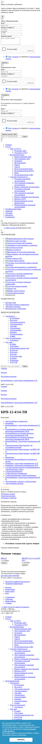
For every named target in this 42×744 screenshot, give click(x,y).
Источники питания (15, 247)
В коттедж (14, 350)
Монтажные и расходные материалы (21, 252)
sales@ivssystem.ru (22, 607)
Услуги (8, 147)
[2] (3, 487)
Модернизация (20, 163)
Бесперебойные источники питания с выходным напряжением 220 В (19, 430)
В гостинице (15, 318)
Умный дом (11, 288)
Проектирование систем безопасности (23, 202)
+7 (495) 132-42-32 (10, 228)
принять (21, 740)
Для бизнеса (10, 316)
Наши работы (10, 601)
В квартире (14, 360)
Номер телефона (8, 27)
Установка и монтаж (8, 498)
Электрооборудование (15, 293)
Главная (8, 145)
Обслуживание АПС (22, 159)
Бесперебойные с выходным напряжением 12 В (19, 402)
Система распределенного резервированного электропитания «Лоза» (22, 468)
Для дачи (13, 354)
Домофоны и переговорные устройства (22, 245)
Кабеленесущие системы (16, 241)
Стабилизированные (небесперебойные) (20, 475)
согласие (15, 57)
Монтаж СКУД (20, 199)
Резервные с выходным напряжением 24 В (21, 465)
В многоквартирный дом (19, 348)
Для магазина (15, 328)
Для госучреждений (13, 338)
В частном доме (16, 356)
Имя (3, 23)
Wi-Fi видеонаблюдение (23, 169)
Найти (25, 136)
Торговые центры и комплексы (17, 305)
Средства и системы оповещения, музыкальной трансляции (19, 275)
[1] (2, 487)
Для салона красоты (17, 322)
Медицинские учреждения (15, 309)
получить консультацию (10, 575)
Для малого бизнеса (12, 307)
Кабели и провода (14, 250)
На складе (13, 320)
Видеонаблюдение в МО (23, 175)
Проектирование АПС (23, 157)
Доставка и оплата (8, 494)
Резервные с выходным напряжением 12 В (21, 463)
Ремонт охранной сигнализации (26, 197)
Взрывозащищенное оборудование (20, 239)
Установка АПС (20, 151)
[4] (7, 487)
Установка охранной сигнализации (22, 190)
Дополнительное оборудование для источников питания (18, 446)
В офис (12, 336)
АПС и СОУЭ (16, 149)
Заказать (5, 63)
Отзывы (8, 603)
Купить (4, 563)
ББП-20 (4, 558)
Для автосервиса (16, 324)
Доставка (8, 213)
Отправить (5, 95)
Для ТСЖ (13, 362)
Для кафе (13, 326)
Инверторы (9, 457)
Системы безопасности (19, 177)
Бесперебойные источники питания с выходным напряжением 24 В (19, 434)
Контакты (9, 215)
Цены (16, 173)
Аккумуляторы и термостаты (16, 421)
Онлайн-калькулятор (13, 209)
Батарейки (9, 423)
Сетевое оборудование (15, 261)
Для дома (9, 342)
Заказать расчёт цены (9, 134)
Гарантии (9, 211)
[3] (5, 487)
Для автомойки (16, 330)
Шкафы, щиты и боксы (16, 291)
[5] (8, 487)
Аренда (17, 167)
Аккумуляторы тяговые (14, 483)
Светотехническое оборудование (19, 243)
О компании (10, 217)
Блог (7, 593)
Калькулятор (10, 589)
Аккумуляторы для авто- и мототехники (20, 481)
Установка (18, 161)
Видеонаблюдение (18, 155)
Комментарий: (6, 36)
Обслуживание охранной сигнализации (24, 194)
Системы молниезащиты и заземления (22, 267)
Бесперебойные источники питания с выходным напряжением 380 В (19, 438)
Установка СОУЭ (21, 153)
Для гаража (14, 346)
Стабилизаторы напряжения (16, 473)
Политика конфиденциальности (17, 581)
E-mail (4, 32)
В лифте (13, 344)
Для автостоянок (16, 334)
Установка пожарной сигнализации (22, 180)
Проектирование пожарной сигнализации (24, 206)
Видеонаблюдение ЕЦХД (24, 171)
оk (2, 16)
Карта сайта (9, 591)
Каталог (4, 394)
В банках (13, 332)
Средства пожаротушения (17, 286)
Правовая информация (14, 583)
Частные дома (10, 303)
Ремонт (17, 165)
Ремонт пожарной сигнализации (26, 187)
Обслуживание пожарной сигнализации (24, 184)
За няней (13, 358)
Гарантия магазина (8, 496)
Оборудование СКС (14, 258)
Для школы (14, 340)
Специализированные (13, 471)
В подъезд (14, 352)
